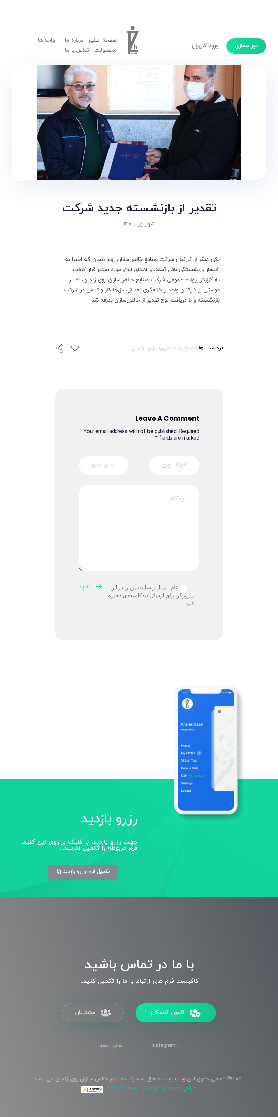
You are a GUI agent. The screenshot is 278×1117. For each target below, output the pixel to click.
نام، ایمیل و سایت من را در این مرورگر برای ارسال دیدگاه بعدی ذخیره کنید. (151, 595)
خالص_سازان (161, 348)
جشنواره (188, 348)
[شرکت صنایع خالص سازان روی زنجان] (132, 44)
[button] (83, 872)
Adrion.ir (116, 1088)
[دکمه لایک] (75, 348)
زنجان (137, 348)
